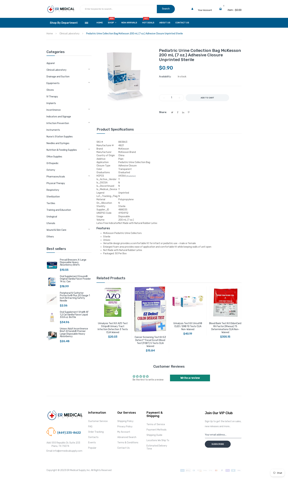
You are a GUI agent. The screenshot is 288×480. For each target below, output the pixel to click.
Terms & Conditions (127, 442)
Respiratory (52, 190)
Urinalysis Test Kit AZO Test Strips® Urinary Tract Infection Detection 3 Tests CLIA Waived (113, 328)
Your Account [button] (205, 10)
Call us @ (62, 428)
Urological (51, 216)
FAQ (90, 426)
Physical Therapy (55, 183)
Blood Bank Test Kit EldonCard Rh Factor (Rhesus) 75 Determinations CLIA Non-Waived (225, 328)
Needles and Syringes (57, 143)
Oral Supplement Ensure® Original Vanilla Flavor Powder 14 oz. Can (75, 279)
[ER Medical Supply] (60, 7)
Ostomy (50, 170)
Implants (51, 103)
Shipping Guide (154, 435)
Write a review (190, 377)
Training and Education (58, 210)
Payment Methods (156, 429)
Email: (49, 450)
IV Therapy (52, 96)
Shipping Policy (125, 421)
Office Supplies (54, 156)
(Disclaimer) (131, 176)
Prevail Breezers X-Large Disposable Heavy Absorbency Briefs (73, 262)
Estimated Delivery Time (156, 447)
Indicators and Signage (58, 116)
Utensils (50, 223)
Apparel (50, 63)
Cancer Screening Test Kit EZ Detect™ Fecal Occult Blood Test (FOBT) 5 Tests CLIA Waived (150, 342)
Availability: (165, 76)
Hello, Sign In (204, 6)
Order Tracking (96, 431)
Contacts (93, 437)
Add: (48, 442)
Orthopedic (52, 163)
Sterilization (53, 196)
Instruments (53, 130)
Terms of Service (155, 424)
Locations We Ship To (157, 440)
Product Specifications (115, 129)
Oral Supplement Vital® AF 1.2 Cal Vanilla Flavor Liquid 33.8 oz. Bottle (74, 315)
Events (92, 442)
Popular (92, 447)
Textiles (50, 203)
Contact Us (123, 447)
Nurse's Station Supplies (59, 136)
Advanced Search (126, 437)
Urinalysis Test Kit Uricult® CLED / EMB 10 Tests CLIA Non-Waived (187, 326)
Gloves (50, 90)
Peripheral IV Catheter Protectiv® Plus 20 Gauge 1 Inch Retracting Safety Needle (75, 297)
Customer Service (98, 421)
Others (50, 236)
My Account (123, 431)
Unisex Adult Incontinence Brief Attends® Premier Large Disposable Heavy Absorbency (74, 332)
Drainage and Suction (58, 76)
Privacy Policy (124, 426)
